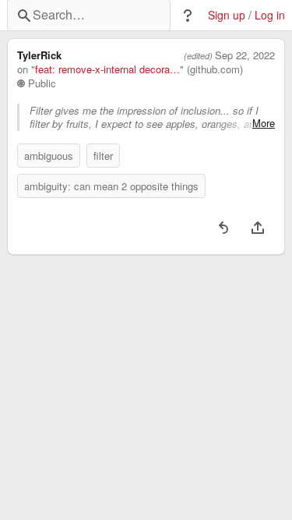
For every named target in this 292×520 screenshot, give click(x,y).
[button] (188, 15)
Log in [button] (270, 15)
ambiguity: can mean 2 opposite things (111, 186)
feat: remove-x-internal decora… (107, 69)
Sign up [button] (226, 15)
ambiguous (48, 155)
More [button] (263, 123)
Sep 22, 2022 (245, 55)
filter (103, 155)
